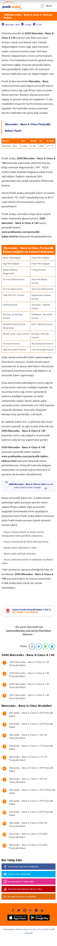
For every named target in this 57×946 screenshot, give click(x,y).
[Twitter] (39, 646)
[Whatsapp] (45, 646)
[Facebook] (32, 646)
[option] (28, 611)
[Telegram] (52, 646)
